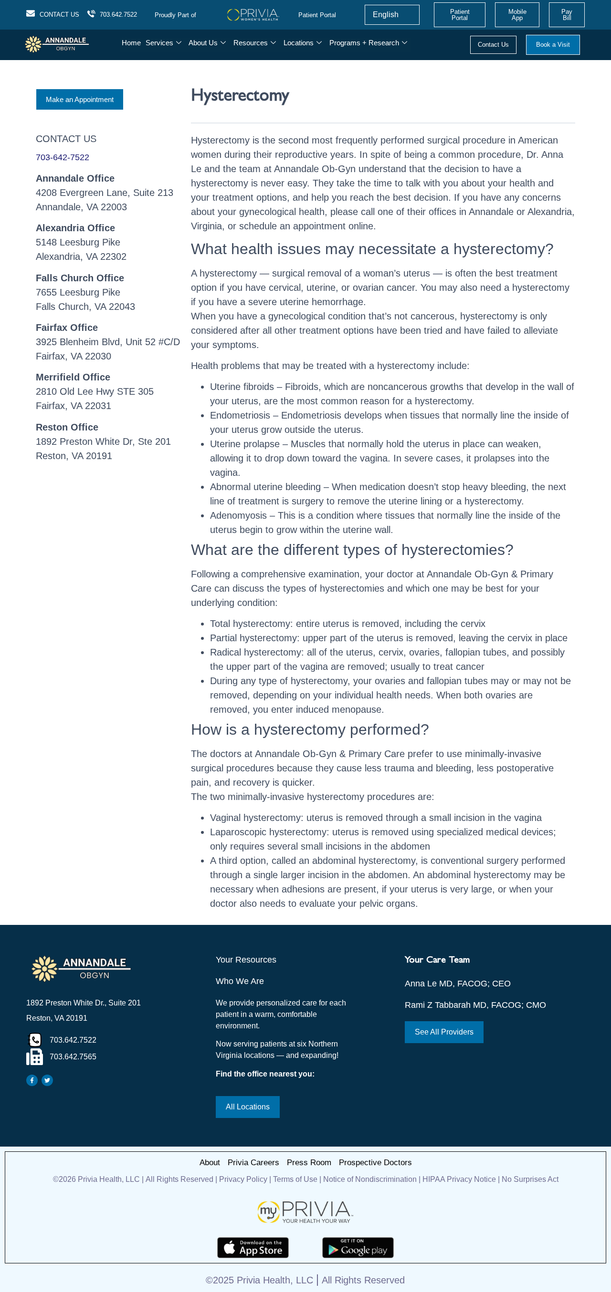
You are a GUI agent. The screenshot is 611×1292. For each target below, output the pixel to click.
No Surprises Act (530, 1179)
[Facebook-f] (32, 1080)
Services (159, 43)
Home (131, 43)
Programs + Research (364, 43)
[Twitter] (47, 1080)
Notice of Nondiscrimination (371, 1179)
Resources (250, 43)
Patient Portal (317, 15)
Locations (299, 43)
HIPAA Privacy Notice (459, 1179)
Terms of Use (295, 1179)
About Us (203, 43)
